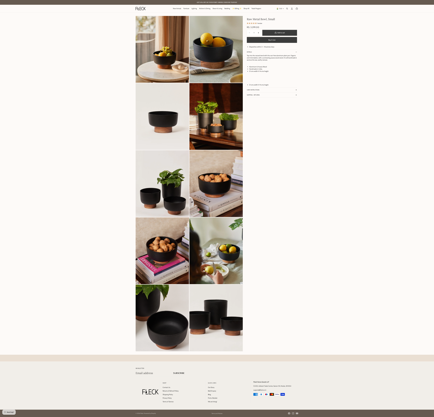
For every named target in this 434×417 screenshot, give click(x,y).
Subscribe (178, 373)
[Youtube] (297, 413)
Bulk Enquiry (212, 391)
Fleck (141, 413)
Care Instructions (253, 90)
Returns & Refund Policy (171, 391)
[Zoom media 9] (162, 318)
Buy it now (271, 40)
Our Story (211, 387)
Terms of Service (168, 402)
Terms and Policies (217, 413)
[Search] (287, 8)
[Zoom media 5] (162, 183)
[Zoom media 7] (162, 250)
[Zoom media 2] (216, 49)
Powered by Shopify (150, 413)
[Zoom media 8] (216, 250)
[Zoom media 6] (216, 183)
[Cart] (296, 8)
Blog (209, 394)
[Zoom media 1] (162, 49)
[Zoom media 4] (216, 116)
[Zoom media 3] (162, 116)
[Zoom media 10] (216, 318)
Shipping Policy (168, 394)
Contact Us (166, 387)
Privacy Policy (167, 398)
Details (249, 52)
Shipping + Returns (253, 95)
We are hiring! (212, 402)
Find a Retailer (212, 398)
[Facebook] (289, 413)
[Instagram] (293, 413)
